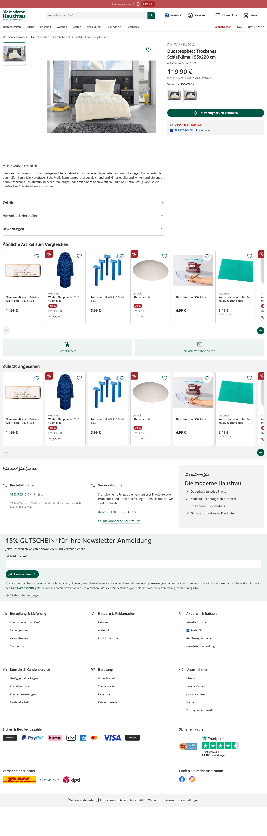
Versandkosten (19, 638)
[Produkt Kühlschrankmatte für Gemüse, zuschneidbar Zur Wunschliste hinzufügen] (249, 256)
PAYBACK (196, 630)
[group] (101, 96)
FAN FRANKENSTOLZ (181, 45)
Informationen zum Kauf (25, 622)
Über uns (192, 678)
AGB (142, 800)
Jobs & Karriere (195, 694)
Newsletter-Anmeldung (200, 646)
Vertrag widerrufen (82, 800)
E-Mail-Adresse (16, 556)
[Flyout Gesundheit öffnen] (122, 27)
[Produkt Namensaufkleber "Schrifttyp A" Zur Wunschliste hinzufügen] (36, 256)
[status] (96, 15)
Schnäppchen (223, 27)
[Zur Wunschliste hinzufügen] (148, 49)
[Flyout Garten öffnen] (82, 27)
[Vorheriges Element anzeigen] (6, 330)
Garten (77, 27)
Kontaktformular (20, 686)
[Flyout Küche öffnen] (35, 27)
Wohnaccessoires (15, 37)
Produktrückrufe (108, 638)
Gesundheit (113, 27)
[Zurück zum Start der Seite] (262, 809)
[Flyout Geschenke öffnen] (141, 27)
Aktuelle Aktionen (197, 622)
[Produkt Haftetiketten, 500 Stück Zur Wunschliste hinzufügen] (207, 256)
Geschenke (133, 27)
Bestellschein (256, 27)
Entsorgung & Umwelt (199, 710)
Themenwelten (12, 27)
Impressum (108, 800)
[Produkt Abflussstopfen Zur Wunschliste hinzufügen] (164, 256)
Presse (190, 702)
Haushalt (45, 27)
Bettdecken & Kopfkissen (91, 37)
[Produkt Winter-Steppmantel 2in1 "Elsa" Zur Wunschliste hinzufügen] (79, 256)
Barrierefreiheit (19, 702)
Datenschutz (26, 588)
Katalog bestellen (108, 702)
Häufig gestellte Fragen (24, 678)
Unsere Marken (195, 686)
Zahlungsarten (19, 630)
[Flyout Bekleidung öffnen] (102, 27)
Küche (30, 27)
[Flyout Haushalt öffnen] (52, 27)
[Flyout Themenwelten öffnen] (22, 27)
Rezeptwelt (105, 694)
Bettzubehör (61, 37)
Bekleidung (94, 27)
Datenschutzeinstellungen (181, 800)
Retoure (103, 622)
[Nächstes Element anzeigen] (260, 330)
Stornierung (17, 646)
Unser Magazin (107, 678)
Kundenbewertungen (23, 694)
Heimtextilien (40, 37)
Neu (239, 27)
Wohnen (62, 27)
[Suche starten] (151, 15)
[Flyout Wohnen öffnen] (68, 27)
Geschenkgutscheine (199, 638)
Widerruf (103, 630)
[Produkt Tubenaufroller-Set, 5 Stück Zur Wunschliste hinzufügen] (122, 256)
